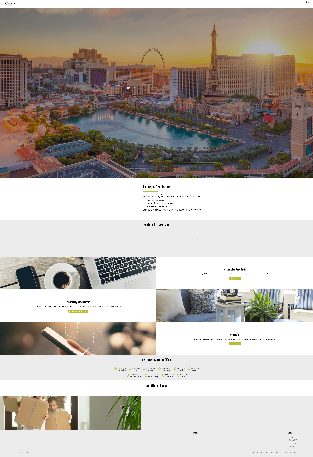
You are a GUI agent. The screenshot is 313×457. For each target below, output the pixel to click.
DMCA (286, 453)
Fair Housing (279, 453)
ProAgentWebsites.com (27, 453)
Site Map (290, 437)
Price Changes (292, 442)
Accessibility (293, 453)
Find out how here (234, 344)
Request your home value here (78, 311)
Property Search (292, 439)
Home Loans (291, 446)
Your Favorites (292, 443)
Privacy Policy (270, 453)
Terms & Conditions (259, 453)
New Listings (292, 440)
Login (309, 2)
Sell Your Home (292, 445)
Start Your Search (235, 278)
